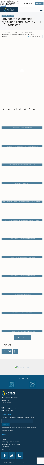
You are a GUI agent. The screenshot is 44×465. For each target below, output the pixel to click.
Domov (4, 437)
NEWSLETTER (6, 414)
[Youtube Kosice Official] (11, 455)
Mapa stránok (6, 449)
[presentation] (3, 367)
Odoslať (5, 425)
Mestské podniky (22, 378)
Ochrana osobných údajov (11, 444)
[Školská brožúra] (22, 367)
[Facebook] (4, 351)
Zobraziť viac (22, 338)
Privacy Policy (30, 427)
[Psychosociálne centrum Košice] (12, 386)
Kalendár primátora (27, 32)
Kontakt (4, 439)
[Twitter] (9, 351)
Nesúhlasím (28, 3)
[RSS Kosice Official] (19, 455)
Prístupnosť (5, 446)
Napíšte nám (9, 410)
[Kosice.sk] (9, 9)
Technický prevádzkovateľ (10, 442)
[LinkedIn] (15, 351)
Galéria (9, 32)
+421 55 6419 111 (10, 408)
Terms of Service (5, 430)
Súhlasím (39, 3)
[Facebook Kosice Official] (4, 455)
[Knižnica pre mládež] (32, 386)
